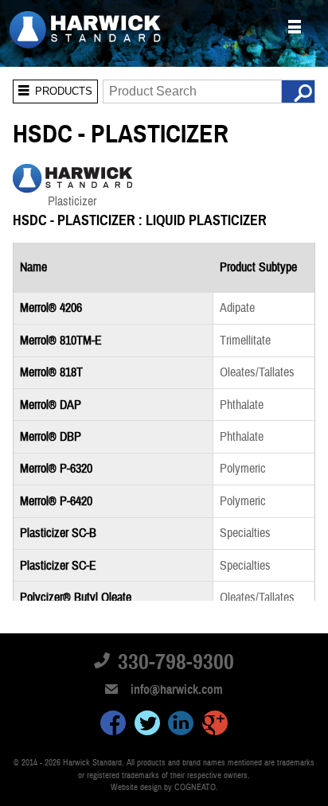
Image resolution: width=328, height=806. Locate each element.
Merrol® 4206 (51, 308)
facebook (113, 725)
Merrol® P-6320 (56, 469)
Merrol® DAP (50, 405)
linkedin (180, 725)
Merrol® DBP (50, 437)
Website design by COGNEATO (163, 787)
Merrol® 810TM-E (61, 340)
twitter (147, 725)
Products (52, 88)
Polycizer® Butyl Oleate (75, 597)
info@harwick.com (177, 690)
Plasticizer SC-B (58, 533)
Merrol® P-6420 (56, 501)
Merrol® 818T (51, 372)
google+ (215, 725)
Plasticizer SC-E (58, 566)
